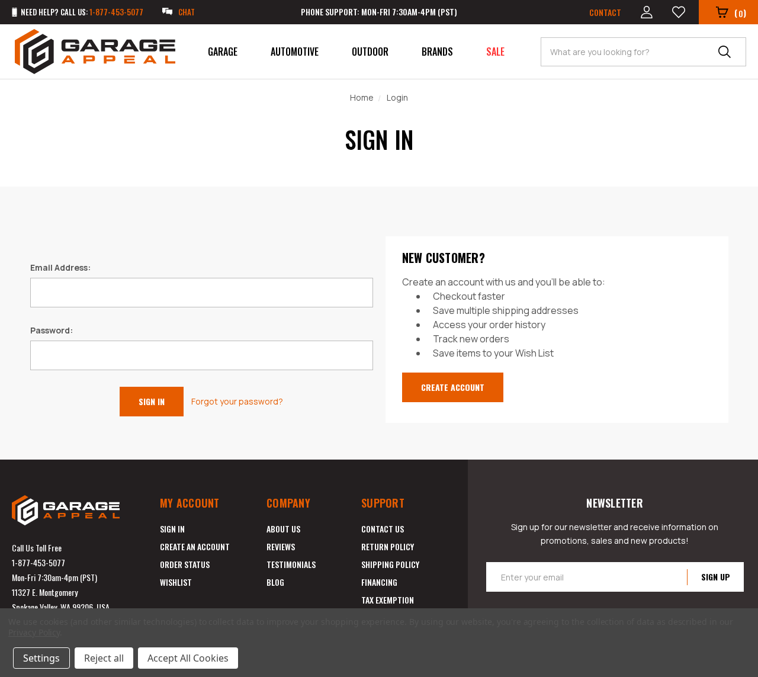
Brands (437, 51)
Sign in (172, 528)
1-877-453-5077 (38, 562)
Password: (51, 330)
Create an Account (195, 546)
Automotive (295, 51)
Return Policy (387, 546)
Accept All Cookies (188, 658)
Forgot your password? (237, 401)
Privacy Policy (34, 632)
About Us (283, 528)
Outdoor (370, 51)
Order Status (185, 564)
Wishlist (176, 582)
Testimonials (291, 564)
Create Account (452, 387)
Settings (41, 658)
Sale (495, 51)
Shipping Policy (390, 564)
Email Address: (60, 267)
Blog (275, 582)
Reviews (280, 546)
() (740, 13)
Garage (222, 51)
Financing (379, 582)
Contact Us (382, 528)
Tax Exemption (387, 599)
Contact (605, 12)
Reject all (104, 658)
